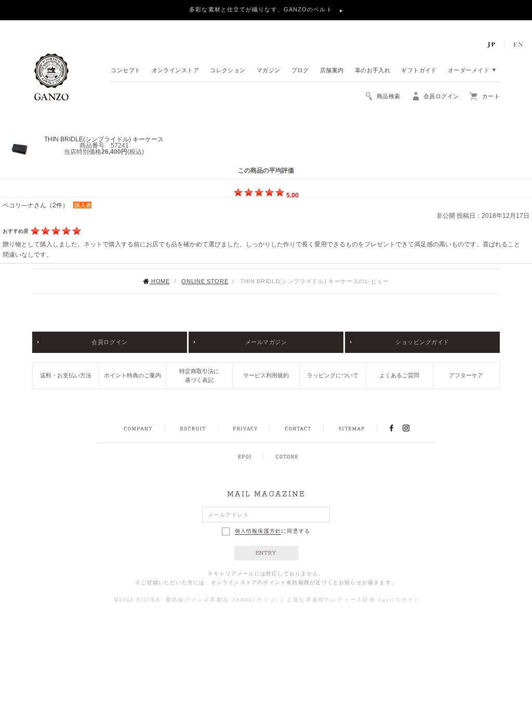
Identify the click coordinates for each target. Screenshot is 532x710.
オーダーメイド (468, 71)
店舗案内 (332, 71)
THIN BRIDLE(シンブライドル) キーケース (104, 139)
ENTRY (266, 553)
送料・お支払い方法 (65, 375)
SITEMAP (351, 429)
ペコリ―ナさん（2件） (36, 205)
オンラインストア (176, 71)
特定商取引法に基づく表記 (199, 375)
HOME (159, 281)
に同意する (273, 531)
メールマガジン (266, 342)
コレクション (228, 71)
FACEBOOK (391, 428)
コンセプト (125, 71)
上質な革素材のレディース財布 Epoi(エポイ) (352, 600)
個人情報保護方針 (258, 531)
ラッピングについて (332, 375)
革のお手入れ (373, 71)
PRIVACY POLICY (245, 429)
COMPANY (138, 429)
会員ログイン (109, 342)
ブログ (300, 71)
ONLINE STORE (204, 281)
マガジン (269, 71)
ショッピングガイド (422, 342)
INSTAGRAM (412, 428)
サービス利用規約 (266, 375)
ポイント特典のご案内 (132, 375)
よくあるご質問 (399, 375)
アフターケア (466, 375)
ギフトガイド (419, 71)
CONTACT (298, 429)
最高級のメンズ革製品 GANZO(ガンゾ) (222, 600)
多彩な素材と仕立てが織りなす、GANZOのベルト (262, 9)
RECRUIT (192, 429)
